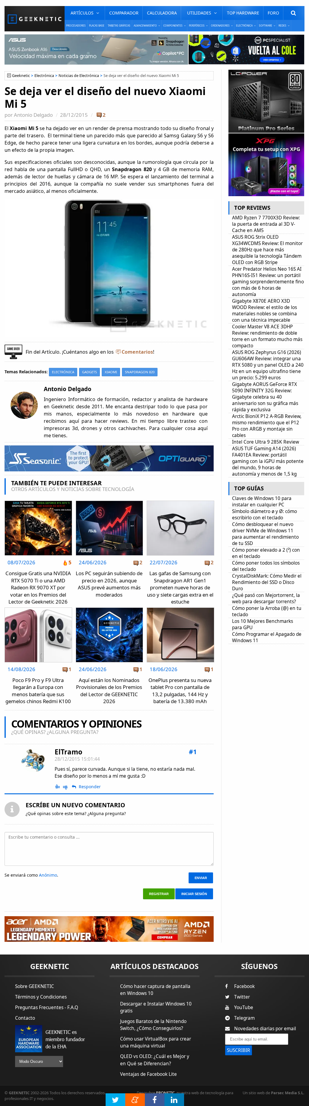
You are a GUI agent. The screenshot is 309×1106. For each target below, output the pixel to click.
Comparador (124, 13)
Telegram (244, 1018)
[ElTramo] (33, 761)
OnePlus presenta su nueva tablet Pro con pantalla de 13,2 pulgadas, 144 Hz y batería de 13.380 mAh (180, 691)
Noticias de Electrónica (79, 75)
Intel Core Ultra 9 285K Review (265, 442)
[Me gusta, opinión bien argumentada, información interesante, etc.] (58, 786)
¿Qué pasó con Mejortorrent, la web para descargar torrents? (266, 598)
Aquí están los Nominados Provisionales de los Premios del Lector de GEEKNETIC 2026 (109, 691)
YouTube (243, 1007)
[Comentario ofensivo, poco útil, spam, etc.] (68, 787)
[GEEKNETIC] (35, 18)
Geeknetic (21, 75)
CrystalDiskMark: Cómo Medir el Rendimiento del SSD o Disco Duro (266, 582)
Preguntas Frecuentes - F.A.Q (46, 1007)
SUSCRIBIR (238, 1050)
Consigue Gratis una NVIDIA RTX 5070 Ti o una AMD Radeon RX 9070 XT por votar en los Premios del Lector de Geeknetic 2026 (38, 587)
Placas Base (96, 25)
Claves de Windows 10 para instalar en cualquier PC (261, 501)
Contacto (25, 1018)
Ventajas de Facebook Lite (148, 1074)
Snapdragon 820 (139, 372)
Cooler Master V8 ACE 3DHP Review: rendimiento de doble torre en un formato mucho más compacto (267, 336)
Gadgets (89, 372)
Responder (90, 787)
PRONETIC (165, 1092)
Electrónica (44, 75)
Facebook (244, 986)
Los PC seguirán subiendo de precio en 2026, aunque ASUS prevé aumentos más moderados (109, 584)
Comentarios (137, 352)
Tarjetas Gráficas (119, 25)
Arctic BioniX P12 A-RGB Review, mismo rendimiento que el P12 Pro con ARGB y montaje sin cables (266, 425)
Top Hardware (243, 13)
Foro (273, 13)
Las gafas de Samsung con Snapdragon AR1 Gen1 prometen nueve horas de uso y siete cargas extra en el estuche (180, 587)
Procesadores (76, 25)
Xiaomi (111, 372)
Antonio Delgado (33, 114)
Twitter (242, 997)
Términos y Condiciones (41, 997)
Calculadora (162, 13)
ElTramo (68, 752)
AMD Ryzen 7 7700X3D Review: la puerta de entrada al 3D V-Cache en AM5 (266, 224)
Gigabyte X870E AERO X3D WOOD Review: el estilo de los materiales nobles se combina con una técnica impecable (264, 310)
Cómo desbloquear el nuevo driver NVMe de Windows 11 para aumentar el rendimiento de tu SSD (265, 534)
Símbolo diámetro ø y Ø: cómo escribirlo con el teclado (264, 514)
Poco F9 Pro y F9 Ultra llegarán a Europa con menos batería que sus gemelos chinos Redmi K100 (38, 691)
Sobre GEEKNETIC (34, 986)
